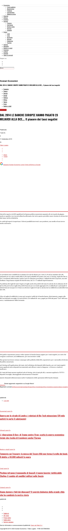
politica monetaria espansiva (51, 387)
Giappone (10, 41)
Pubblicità (6, 513)
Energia (6, 16)
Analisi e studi (8, 48)
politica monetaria (36, 387)
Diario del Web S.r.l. (36, 525)
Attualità (6, 46)
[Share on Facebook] (36, 148)
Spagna (9, 30)
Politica (6, 19)
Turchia (9, 43)
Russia (9, 28)
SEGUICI (2, 385)
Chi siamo (6, 516)
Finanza (9, 11)
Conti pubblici (11, 7)
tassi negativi (64, 387)
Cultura (6, 52)
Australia (9, 37)
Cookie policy (7, 520)
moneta (24, 387)
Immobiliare (10, 12)
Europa (6, 21)
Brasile (9, 39)
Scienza (6, 50)
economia (19, 387)
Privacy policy (7, 518)
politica (28, 387)
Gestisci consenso (8, 522)
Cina (8, 36)
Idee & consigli (8, 55)
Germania (10, 25)
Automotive (10, 9)
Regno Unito (11, 27)
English (6, 53)
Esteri (5, 32)
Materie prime (11, 14)
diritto (14, 387)
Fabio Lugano (4, 145)
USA (8, 34)
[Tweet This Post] (36, 150)
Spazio (6, 45)
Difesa (6, 18)
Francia (9, 23)
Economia (7, 5)
